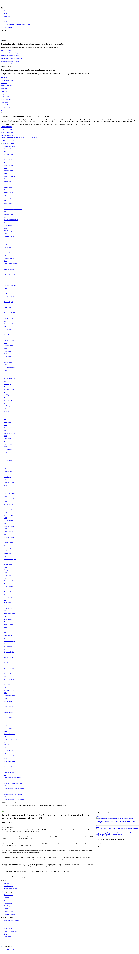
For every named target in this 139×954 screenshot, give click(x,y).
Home (2, 805)
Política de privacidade (9, 949)
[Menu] (2, 8)
